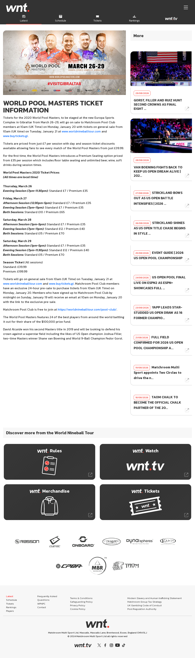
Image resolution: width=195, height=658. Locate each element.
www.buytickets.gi (15, 136)
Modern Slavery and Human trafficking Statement (154, 598)
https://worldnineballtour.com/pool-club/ (87, 309)
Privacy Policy (77, 605)
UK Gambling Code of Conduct (144, 605)
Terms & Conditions (81, 598)
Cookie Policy (77, 609)
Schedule (11, 600)
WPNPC (41, 603)
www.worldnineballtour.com (81, 131)
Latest (9, 596)
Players (10, 611)
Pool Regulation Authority (141, 609)
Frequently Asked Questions (47, 598)
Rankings (11, 607)
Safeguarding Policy (81, 602)
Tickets (10, 603)
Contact (41, 607)
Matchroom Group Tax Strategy (144, 602)
